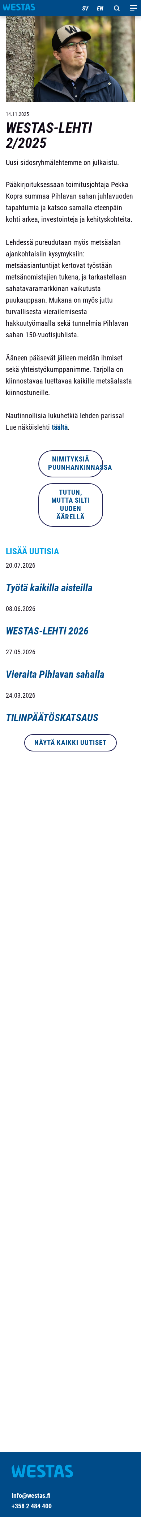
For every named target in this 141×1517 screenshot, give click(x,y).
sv (85, 8)
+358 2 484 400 (32, 1506)
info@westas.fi (31, 1495)
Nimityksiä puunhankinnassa (75, 463)
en (100, 8)
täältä (60, 427)
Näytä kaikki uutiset (70, 742)
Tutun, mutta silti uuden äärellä (70, 504)
